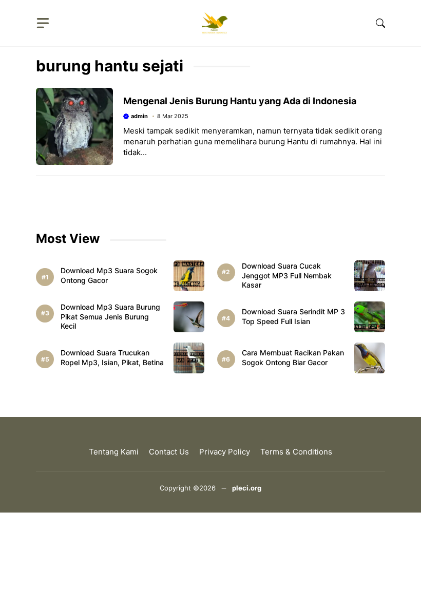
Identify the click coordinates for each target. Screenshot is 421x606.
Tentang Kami (114, 452)
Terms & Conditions (296, 452)
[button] (380, 23)
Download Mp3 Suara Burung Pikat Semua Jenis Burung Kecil (110, 316)
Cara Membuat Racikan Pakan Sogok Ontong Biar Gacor (293, 357)
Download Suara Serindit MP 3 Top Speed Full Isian (293, 316)
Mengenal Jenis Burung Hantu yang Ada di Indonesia (239, 101)
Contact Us (169, 452)
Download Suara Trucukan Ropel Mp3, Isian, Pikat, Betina (112, 357)
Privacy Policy (224, 452)
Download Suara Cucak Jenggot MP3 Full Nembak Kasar (287, 275)
